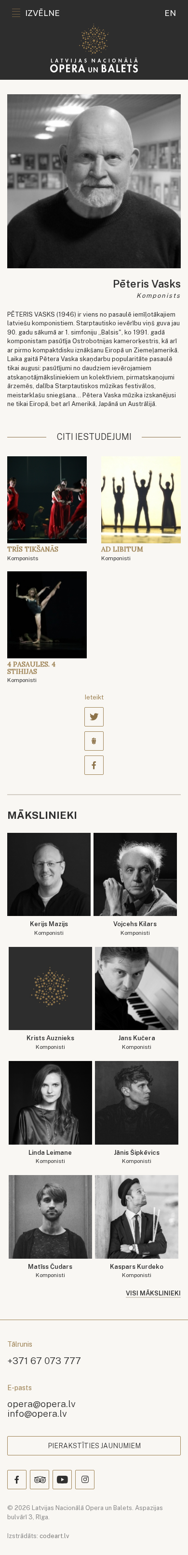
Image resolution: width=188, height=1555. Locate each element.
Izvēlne (42, 13)
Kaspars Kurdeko (136, 1271)
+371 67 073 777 (44, 1360)
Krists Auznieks (50, 1042)
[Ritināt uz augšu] (166, 1533)
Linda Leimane (50, 1157)
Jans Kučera (136, 1042)
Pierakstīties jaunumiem (94, 1446)
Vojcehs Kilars (135, 928)
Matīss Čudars (50, 1271)
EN (170, 13)
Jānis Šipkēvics (137, 1157)
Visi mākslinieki (153, 1293)
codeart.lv (54, 1536)
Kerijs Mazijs (49, 928)
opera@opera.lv (41, 1403)
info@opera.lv (37, 1413)
